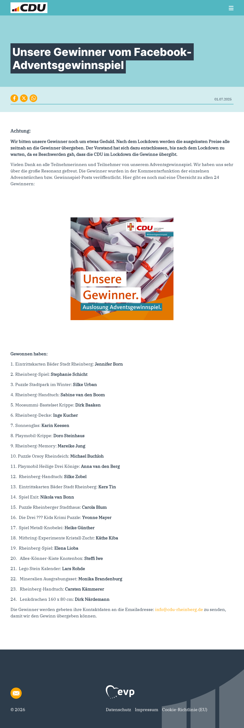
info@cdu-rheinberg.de (179, 609)
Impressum (146, 709)
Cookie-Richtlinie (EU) (184, 709)
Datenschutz (118, 709)
